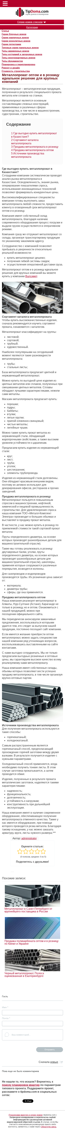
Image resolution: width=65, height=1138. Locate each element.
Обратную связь (48, 1127)
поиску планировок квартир (21, 1085)
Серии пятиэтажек (11, 44)
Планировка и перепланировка (18, 64)
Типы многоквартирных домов (18, 57)
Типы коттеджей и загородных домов (22, 54)
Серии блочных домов (14, 34)
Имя (5, 1007)
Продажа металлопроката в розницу (34, 146)
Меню (13, 4)
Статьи (5, 31)
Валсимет (31, 276)
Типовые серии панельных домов (20, 47)
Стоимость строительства (16, 71)
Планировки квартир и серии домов (25, 1115)
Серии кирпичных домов (15, 37)
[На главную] (32, 12)
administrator (29, 838)
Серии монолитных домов (16, 41)
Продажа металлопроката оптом (32, 150)
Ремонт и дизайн (11, 68)
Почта (6, 1018)
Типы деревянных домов (15, 51)
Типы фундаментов (12, 61)
